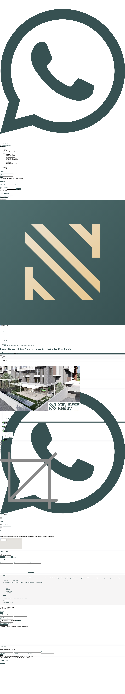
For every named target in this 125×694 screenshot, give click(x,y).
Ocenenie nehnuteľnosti (11, 163)
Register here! (3, 626)
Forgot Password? (19, 178)
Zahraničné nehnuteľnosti (9, 151)
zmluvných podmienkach (39, 582)
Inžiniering (8, 162)
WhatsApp (16, 353)
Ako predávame (9, 164)
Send (2, 654)
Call (5, 557)
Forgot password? (11, 626)
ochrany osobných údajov (31, 582)
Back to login (18, 626)
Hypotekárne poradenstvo (12, 159)
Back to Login (3, 190)
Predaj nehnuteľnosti (10, 155)
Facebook (2, 353)
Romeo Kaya (4, 551)
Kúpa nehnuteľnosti (10, 157)
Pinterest (12, 353)
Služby (4, 153)
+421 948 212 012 (4, 143)
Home (4, 344)
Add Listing (2, 146)
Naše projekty (6, 166)
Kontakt (5, 167)
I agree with (9, 189)
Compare (2, 663)
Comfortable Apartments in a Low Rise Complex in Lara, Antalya (15, 657)
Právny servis (9, 160)
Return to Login (3, 199)
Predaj (4, 149)
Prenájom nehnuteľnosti (11, 158)
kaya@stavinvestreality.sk (6, 555)
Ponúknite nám (9, 154)
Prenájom (5, 150)
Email (21, 353)
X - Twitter (7, 353)
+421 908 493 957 (4, 554)
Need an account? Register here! (7, 178)
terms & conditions (11, 189)
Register (18, 189)
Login (2, 177)
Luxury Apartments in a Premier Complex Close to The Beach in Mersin (16, 656)
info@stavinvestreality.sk (5, 145)
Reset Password (4, 197)
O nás (7, 168)
